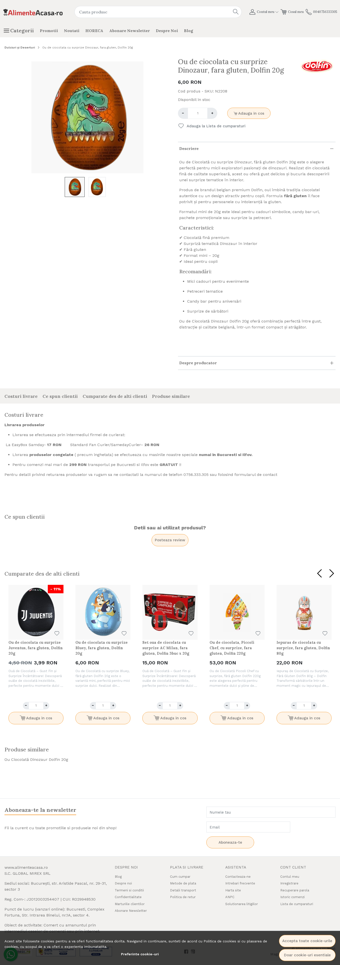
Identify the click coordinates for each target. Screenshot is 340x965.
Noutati (71, 30)
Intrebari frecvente (240, 883)
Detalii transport (183, 890)
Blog (188, 30)
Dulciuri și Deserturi (19, 47)
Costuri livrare (21, 396)
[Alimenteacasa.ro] (33, 12)
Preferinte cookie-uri (140, 954)
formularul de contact (255, 474)
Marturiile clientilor (130, 904)
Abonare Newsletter (129, 30)
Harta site (233, 890)
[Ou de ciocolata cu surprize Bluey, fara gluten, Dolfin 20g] (102, 612)
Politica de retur (183, 897)
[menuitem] (75, 187)
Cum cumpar (180, 876)
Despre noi (167, 30)
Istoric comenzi (292, 897)
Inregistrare (289, 883)
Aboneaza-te (230, 842)
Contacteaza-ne (238, 876)
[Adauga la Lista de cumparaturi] (56, 633)
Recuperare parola (294, 890)
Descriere (189, 148)
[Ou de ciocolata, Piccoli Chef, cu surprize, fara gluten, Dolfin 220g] (237, 612)
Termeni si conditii (129, 890)
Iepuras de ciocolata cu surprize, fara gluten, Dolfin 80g (303, 648)
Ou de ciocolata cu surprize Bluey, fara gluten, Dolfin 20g (101, 648)
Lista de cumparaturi (296, 904)
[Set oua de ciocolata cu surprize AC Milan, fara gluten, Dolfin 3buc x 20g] (169, 612)
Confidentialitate (128, 897)
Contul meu (289, 876)
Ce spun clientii (60, 396)
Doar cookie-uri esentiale (307, 955)
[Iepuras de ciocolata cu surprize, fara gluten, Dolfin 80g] (304, 612)
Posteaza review (170, 540)
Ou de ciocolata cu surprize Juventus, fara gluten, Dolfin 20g (35, 648)
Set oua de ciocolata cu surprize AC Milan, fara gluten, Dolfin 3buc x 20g (165, 648)
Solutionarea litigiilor (241, 904)
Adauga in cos (250, 113)
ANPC (229, 897)
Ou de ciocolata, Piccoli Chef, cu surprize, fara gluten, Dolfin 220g (232, 648)
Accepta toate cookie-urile (307, 941)
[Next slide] (332, 573)
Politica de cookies (220, 941)
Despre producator (198, 362)
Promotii (49, 30)
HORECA (94, 30)
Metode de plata (183, 883)
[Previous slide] (320, 573)
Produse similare (171, 396)
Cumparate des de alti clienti (115, 396)
